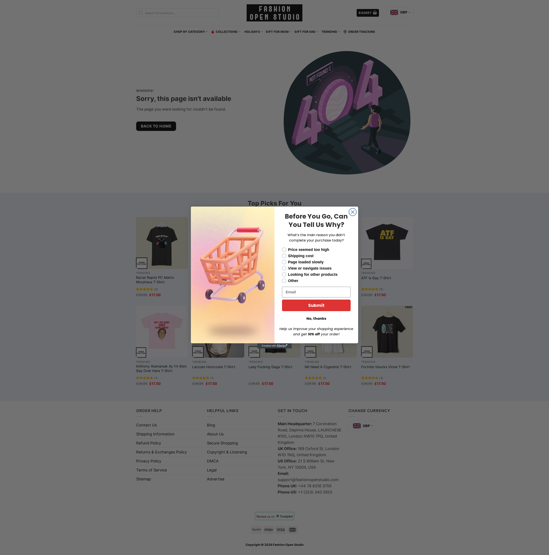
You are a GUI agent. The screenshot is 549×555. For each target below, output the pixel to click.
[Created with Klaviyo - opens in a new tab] (274, 345)
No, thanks (316, 318)
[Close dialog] (352, 212)
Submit (316, 305)
